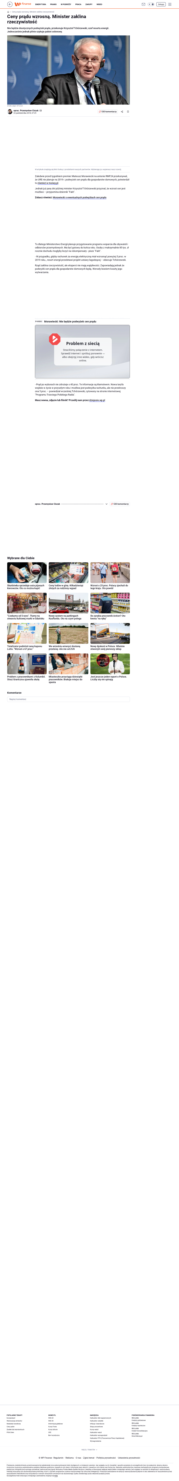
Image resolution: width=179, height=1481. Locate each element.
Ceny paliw (10, 1427)
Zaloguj (161, 4)
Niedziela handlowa (14, 1424)
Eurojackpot (11, 1418)
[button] (151, 4)
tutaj (56, 1476)
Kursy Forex (52, 1427)
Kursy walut (94, 1429)
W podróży (66, 4)
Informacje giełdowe (55, 1424)
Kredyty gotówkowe (139, 1420)
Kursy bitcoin (53, 1429)
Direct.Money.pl (137, 1436)
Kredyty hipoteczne (138, 1426)
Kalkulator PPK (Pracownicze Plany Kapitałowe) (107, 1438)
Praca (78, 4)
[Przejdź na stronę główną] (10, 6)
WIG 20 (50, 1418)
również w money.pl (48, 183)
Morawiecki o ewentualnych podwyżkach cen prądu (79, 197)
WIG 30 (50, 1421)
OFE (49, 1432)
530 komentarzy (109, 111)
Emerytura (40, 4)
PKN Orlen (10, 1432)
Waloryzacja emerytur (14, 1421)
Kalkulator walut (96, 1432)
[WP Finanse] (25, 4)
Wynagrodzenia (95, 1441)
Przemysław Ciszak (29, 110)
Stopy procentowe (96, 1427)
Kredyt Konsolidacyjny (140, 1431)
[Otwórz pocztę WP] (143, 4)
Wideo (99, 4)
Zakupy (88, 4)
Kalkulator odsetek (96, 1421)
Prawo (53, 4)
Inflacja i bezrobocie (97, 1424)
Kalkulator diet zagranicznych (100, 1418)
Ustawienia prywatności (128, 1458)
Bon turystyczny (54, 1435)
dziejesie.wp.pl (97, 400)
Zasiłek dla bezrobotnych (15, 1429)
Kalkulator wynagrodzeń (98, 1435)
